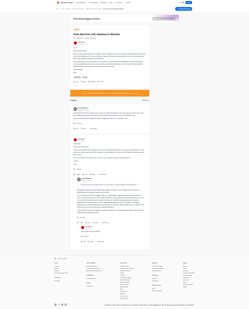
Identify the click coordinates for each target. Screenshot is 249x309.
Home (57, 9)
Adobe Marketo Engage (78, 9)
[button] (183, 9)
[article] (109, 118)
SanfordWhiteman (83, 108)
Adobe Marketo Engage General (93, 9)
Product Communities (66, 9)
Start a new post (122, 93)
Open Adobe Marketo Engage (165, 19)
